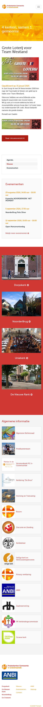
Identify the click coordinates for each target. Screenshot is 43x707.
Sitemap (33, 689)
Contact (19, 692)
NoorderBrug (20, 321)
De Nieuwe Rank (20, 394)
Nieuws (10, 164)
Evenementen (12, 168)
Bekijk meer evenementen (16, 233)
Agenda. (10, 160)
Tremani (38, 706)
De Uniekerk (6, 698)
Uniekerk (20, 358)
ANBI (32, 686)
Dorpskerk (20, 285)
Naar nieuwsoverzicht (15, 138)
